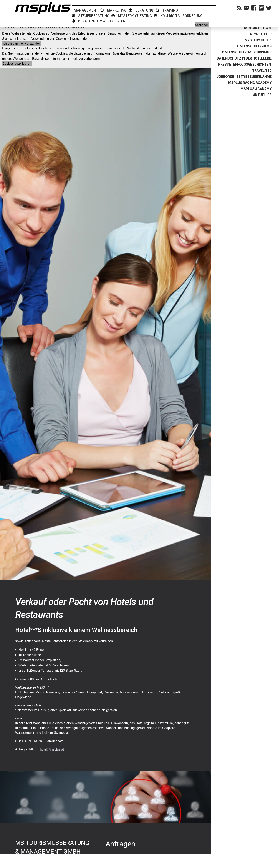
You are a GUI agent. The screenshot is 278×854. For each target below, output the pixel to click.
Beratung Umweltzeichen (102, 21)
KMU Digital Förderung (182, 16)
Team (266, 28)
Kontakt (252, 28)
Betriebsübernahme (254, 77)
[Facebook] (253, 8)
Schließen (202, 25)
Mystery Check (258, 40)
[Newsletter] (246, 8)
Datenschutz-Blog (254, 46)
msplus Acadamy (255, 89)
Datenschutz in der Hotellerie (244, 58)
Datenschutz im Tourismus (246, 52)
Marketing (117, 10)
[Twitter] (268, 8)
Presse (224, 64)
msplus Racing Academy (250, 83)
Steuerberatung (93, 16)
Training (170, 10)
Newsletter (260, 34)
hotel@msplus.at (52, 749)
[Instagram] (261, 8)
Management (86, 10)
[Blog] (239, 8)
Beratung (144, 10)
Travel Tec (261, 70)
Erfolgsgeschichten (252, 64)
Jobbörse (225, 77)
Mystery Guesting (135, 16)
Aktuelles (262, 95)
